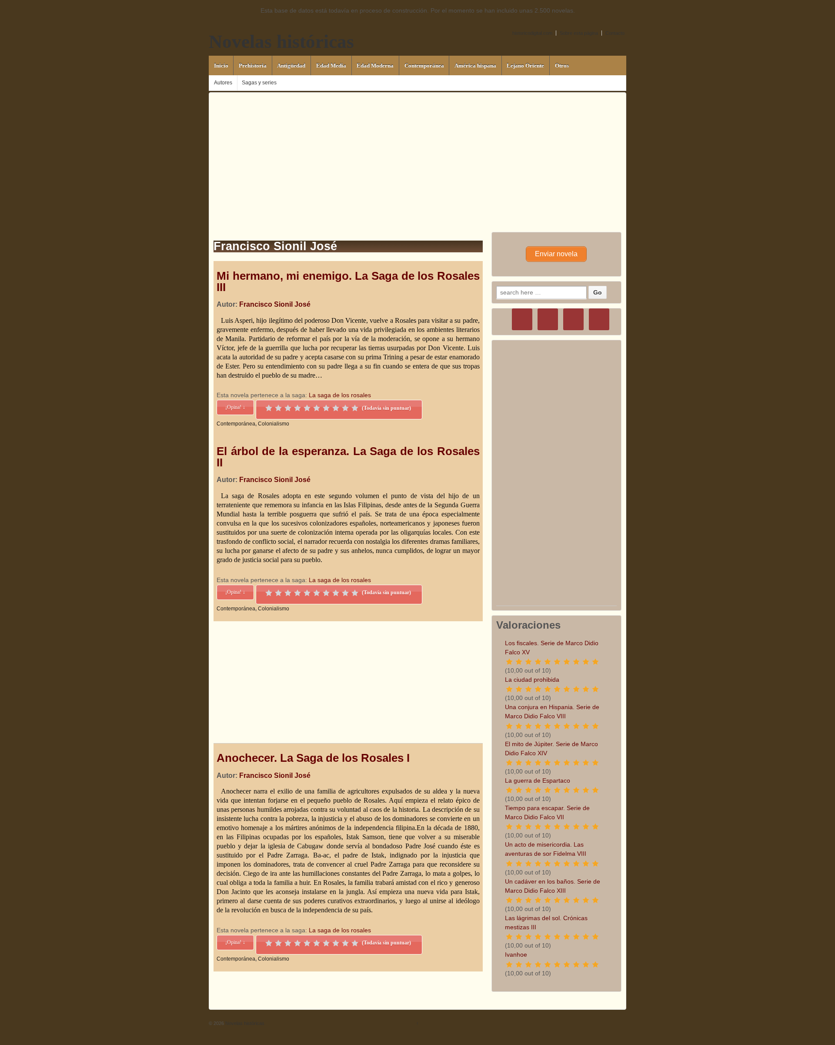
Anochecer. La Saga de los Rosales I (313, 757)
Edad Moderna (375, 65)
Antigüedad (291, 65)
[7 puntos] (326, 408)
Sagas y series (259, 83)
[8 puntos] (335, 408)
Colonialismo (273, 424)
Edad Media (331, 65)
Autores (223, 83)
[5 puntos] (307, 408)
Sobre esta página (579, 33)
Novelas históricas (281, 41)
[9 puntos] (345, 408)
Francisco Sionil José (275, 304)
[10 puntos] (355, 408)
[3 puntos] (288, 408)
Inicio (221, 65)
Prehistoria (253, 65)
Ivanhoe (516, 954)
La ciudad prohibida (532, 679)
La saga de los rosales (340, 395)
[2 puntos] (278, 408)
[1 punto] (268, 408)
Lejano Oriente (525, 65)
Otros (562, 65)
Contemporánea (424, 65)
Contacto (615, 33)
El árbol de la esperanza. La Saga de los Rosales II (348, 457)
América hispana (475, 65)
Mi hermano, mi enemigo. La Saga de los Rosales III (348, 281)
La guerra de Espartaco (537, 780)
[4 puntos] (297, 408)
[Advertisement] (417, 153)
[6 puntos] (316, 408)
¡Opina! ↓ (235, 407)
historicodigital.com (532, 33)
